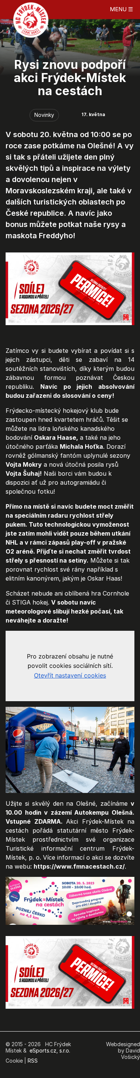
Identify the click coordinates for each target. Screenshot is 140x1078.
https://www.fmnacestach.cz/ (79, 866)
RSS (33, 1060)
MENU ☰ (121, 9)
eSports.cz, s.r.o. (49, 1050)
